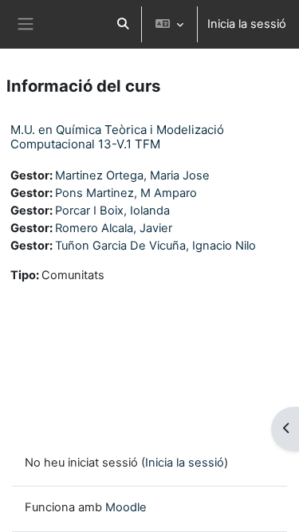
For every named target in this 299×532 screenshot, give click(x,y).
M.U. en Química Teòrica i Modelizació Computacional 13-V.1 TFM (117, 137)
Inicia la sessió (246, 24)
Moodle (126, 507)
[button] (122, 24)
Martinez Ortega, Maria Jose (132, 175)
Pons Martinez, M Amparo (126, 193)
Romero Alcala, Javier (113, 228)
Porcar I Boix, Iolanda (112, 210)
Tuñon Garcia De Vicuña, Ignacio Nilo (155, 245)
